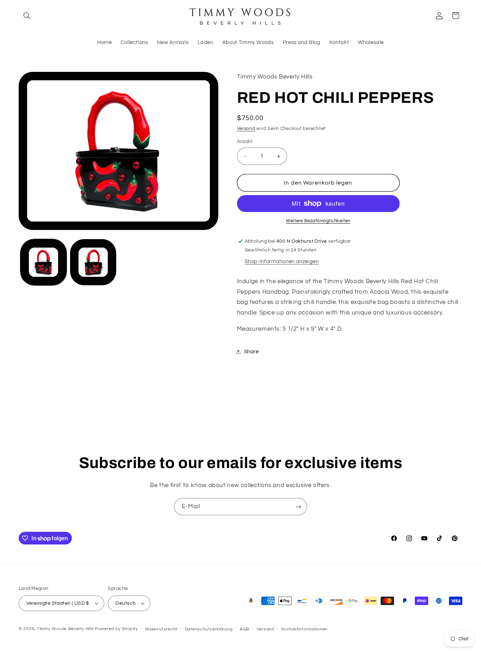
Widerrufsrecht (161, 629)
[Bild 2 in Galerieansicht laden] (93, 262)
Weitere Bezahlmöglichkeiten (318, 221)
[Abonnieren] (299, 506)
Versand (246, 128)
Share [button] (251, 351)
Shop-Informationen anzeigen (282, 261)
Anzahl (245, 141)
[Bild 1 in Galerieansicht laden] (43, 262)
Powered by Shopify (116, 629)
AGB (244, 629)
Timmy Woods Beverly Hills (65, 629)
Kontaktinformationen (304, 629)
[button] (27, 15)
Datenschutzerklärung (209, 629)
